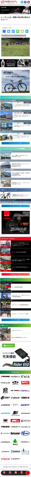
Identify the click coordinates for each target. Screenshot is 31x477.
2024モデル (26, 202)
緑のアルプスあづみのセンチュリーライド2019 (14, 35)
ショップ (16, 473)
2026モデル (5, 202)
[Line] (17, 31)
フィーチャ (10, 473)
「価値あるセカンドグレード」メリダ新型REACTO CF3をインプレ (21, 195)
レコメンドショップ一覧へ (15, 143)
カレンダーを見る (15, 320)
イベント (22, 473)
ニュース (4, 473)
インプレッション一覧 (15, 206)
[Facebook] (13, 31)
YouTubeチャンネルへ (15, 274)
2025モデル (15, 202)
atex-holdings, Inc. (14, 466)
